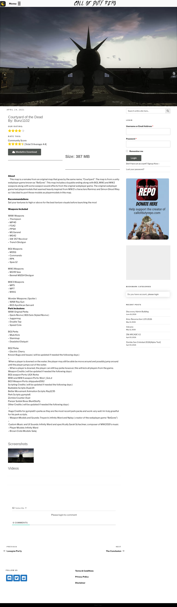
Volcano (129, 327)
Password (131, 139)
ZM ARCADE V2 (133, 334)
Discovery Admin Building (137, 311)
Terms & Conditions (84, 571)
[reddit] (23, 578)
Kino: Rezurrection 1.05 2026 (139, 319)
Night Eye (98, 605)
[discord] (9, 578)
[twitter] (16, 578)
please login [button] (153, 294)
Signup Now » (153, 163)
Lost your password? (135, 169)
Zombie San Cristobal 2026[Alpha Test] (143, 342)
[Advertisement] (148, 262)
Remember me (136, 151)
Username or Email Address (139, 126)
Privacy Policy (82, 577)
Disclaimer (80, 583)
